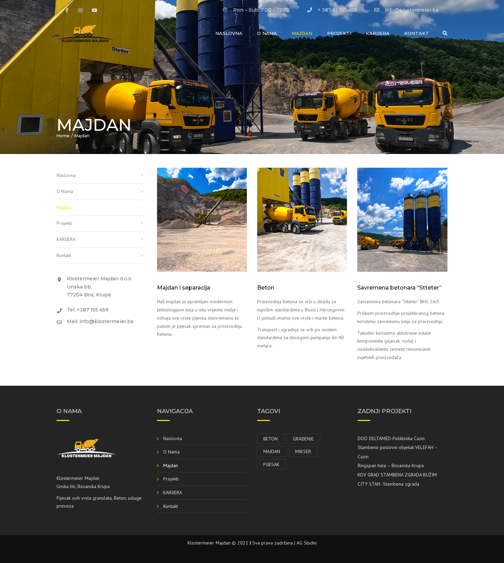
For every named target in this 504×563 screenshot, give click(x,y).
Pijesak (271, 464)
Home (63, 135)
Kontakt (416, 33)
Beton (270, 439)
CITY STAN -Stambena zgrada (388, 484)
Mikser (303, 451)
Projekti (339, 33)
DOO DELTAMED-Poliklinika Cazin (391, 438)
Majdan (302, 33)
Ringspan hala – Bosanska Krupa (391, 465)
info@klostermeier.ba (412, 10)
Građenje (303, 439)
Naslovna (228, 33)
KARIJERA (377, 33)
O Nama (267, 33)
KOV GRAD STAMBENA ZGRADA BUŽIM (397, 475)
